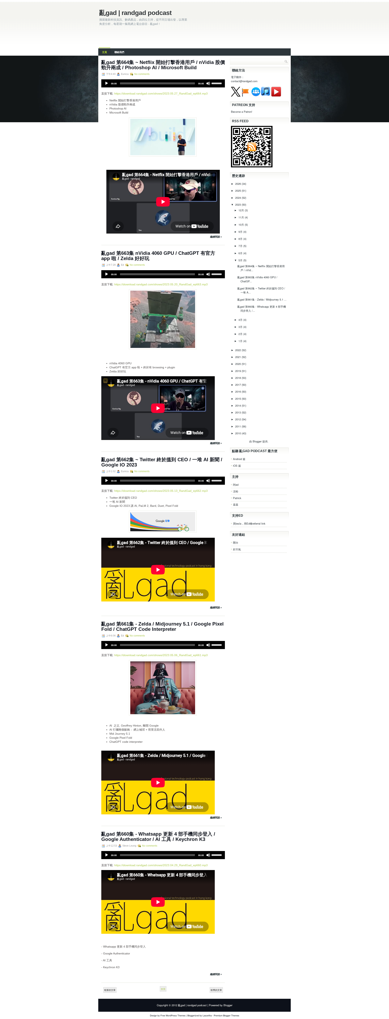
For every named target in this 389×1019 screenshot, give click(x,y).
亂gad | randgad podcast (135, 12)
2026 (238, 184)
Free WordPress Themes (173, 1015)
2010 (238, 433)
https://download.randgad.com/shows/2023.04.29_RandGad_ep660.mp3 (161, 865)
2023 (238, 204)
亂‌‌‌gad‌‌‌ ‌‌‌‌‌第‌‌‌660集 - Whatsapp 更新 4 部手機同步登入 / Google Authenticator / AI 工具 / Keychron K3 (158, 836)
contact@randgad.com (244, 81)
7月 (240, 246)
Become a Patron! (241, 112)
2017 (238, 385)
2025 (238, 190)
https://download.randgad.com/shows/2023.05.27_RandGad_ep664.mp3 (161, 93)
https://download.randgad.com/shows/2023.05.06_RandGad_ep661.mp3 (161, 655)
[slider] (217, 83)
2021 (238, 357)
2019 (238, 371)
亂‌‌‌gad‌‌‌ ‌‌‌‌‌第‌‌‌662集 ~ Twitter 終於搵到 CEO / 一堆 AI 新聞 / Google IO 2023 (161, 462)
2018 (238, 378)
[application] (163, 83)
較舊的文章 (216, 989)
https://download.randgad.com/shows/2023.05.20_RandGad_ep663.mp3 (161, 284)
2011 (238, 426)
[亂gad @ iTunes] (265, 95)
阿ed (235, 485)
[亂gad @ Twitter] (235, 95)
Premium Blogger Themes (226, 1015)
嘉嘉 (235, 504)
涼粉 (235, 491)
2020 (238, 364)
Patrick (237, 498)
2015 (238, 399)
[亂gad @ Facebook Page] (245, 95)
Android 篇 (239, 459)
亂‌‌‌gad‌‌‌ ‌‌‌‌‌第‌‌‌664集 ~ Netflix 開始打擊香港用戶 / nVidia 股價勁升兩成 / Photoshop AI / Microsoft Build (163, 65)
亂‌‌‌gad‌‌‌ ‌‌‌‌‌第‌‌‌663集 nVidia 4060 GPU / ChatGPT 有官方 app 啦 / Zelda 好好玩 (158, 255)
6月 (240, 253)
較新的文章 (109, 989)
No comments (142, 74)
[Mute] (208, 83)
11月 (241, 217)
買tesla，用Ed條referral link (249, 523)
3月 (240, 327)
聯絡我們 (119, 52)
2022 (238, 350)
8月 (240, 239)
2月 (240, 334)
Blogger (257, 441)
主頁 (104, 52)
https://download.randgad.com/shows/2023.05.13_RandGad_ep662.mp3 (161, 490)
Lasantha (207, 1015)
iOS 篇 (237, 466)
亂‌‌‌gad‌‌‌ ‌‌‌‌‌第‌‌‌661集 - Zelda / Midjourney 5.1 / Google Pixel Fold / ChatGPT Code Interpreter (162, 626)
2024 (238, 198)
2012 (238, 419)
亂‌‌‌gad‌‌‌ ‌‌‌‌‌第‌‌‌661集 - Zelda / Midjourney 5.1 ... (261, 299)
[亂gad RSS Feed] (252, 166)
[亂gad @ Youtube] (276, 95)
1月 (240, 341)
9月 (240, 232)
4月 (240, 320)
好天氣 (237, 549)
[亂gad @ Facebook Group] (256, 95)
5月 (240, 260)
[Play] (107, 83)
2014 (238, 405)
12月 (241, 210)
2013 (238, 412)
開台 (235, 542)
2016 (238, 391)
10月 (241, 224)
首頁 (163, 988)
